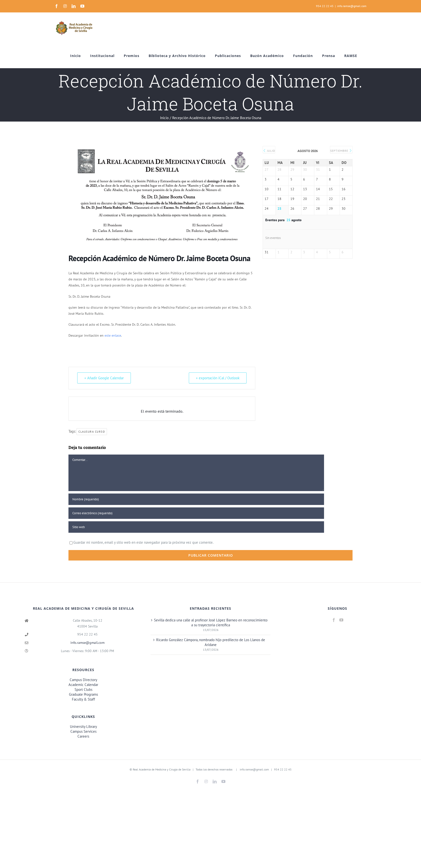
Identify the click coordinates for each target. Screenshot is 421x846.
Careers (83, 736)
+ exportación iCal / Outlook (217, 378)
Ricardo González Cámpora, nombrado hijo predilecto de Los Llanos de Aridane (210, 642)
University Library (83, 726)
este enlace (113, 335)
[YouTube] (341, 620)
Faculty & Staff (83, 699)
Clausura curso (91, 431)
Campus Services (83, 731)
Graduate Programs (83, 694)
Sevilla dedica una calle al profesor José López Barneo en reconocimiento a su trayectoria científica (211, 622)
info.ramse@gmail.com (351, 6)
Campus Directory (83, 679)
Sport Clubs (83, 689)
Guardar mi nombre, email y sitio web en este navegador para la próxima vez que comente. (143, 542)
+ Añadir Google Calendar (104, 378)
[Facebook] (334, 620)
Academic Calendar (83, 684)
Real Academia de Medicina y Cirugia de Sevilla (162, 769)
